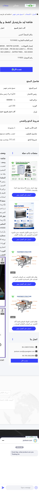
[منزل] (30, 5)
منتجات (5, 5)
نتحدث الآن (18, 69)
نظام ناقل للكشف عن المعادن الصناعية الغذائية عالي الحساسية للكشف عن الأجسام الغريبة (25, 279)
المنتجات (27, 14)
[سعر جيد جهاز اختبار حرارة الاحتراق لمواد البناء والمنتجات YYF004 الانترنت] (23, 171)
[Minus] (3, 440)
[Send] (3, 487)
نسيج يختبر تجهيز (18, 14)
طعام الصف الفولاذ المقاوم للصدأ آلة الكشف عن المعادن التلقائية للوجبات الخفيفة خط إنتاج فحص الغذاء (25, 324)
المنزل (34, 14)
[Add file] (36, 487)
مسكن (16, 5)
